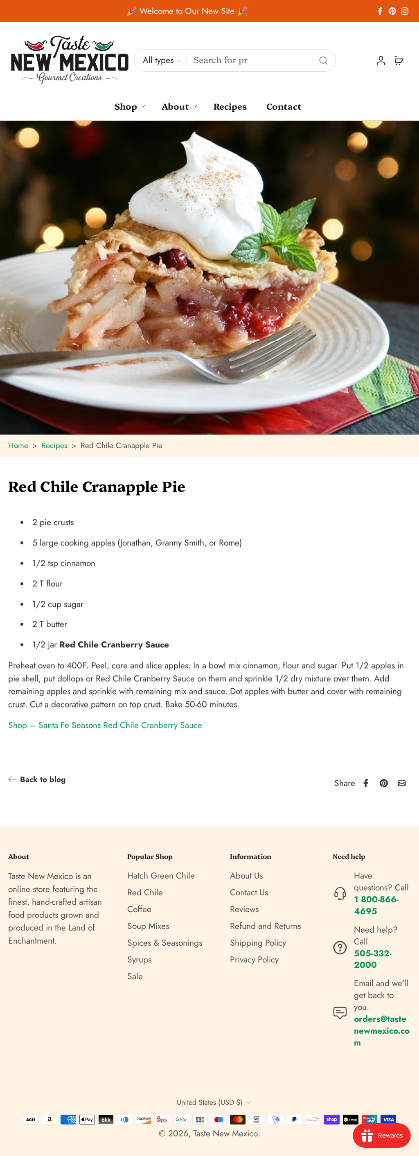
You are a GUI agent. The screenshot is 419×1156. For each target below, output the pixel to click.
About (175, 106)
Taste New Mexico (225, 1133)
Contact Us (249, 893)
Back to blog (43, 779)
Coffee (139, 909)
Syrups (139, 960)
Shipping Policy (258, 943)
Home (18, 445)
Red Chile (145, 893)
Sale (135, 976)
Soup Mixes (148, 926)
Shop (126, 106)
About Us (246, 876)
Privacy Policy (254, 960)
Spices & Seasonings (164, 943)
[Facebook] (380, 11)
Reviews (244, 909)
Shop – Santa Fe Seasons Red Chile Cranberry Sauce (105, 725)
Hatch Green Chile (161, 876)
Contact (284, 106)
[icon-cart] (399, 61)
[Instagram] (405, 11)
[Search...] (323, 60)
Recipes (230, 106)
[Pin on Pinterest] (384, 783)
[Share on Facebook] (366, 783)
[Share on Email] (402, 783)
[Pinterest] (392, 11)
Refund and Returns (265, 926)
